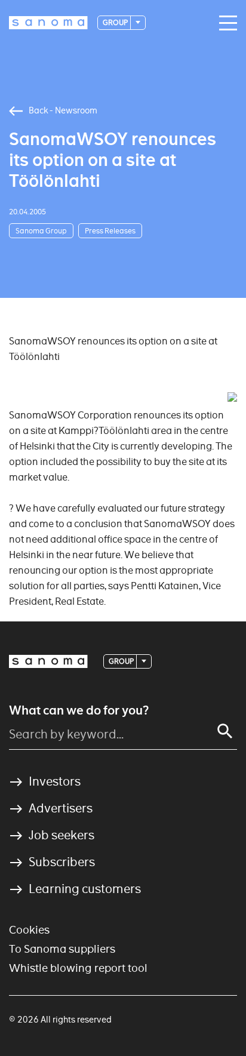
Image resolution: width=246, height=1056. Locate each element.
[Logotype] (48, 661)
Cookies (29, 930)
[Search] (225, 731)
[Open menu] (225, 23)
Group (116, 22)
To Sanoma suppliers (62, 949)
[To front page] (48, 22)
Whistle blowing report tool (78, 968)
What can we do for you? (79, 710)
